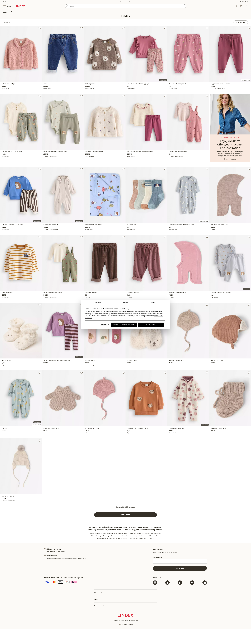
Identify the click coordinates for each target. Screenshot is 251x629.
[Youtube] (192, 582)
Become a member (230, 159)
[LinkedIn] (204, 582)
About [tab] (153, 302)
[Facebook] (167, 582)
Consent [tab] (98, 302)
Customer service (8, 2)
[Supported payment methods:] (98, 582)
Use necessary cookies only (123, 325)
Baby (4, 12)
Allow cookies (150, 325)
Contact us (116, 621)
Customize (103, 325)
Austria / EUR (244, 2)
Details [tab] (125, 302)
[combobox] (125, 6)
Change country (127, 624)
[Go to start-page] (20, 6)
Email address (158, 557)
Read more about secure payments (71, 578)
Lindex (11, 12)
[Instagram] (155, 582)
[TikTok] (180, 582)
